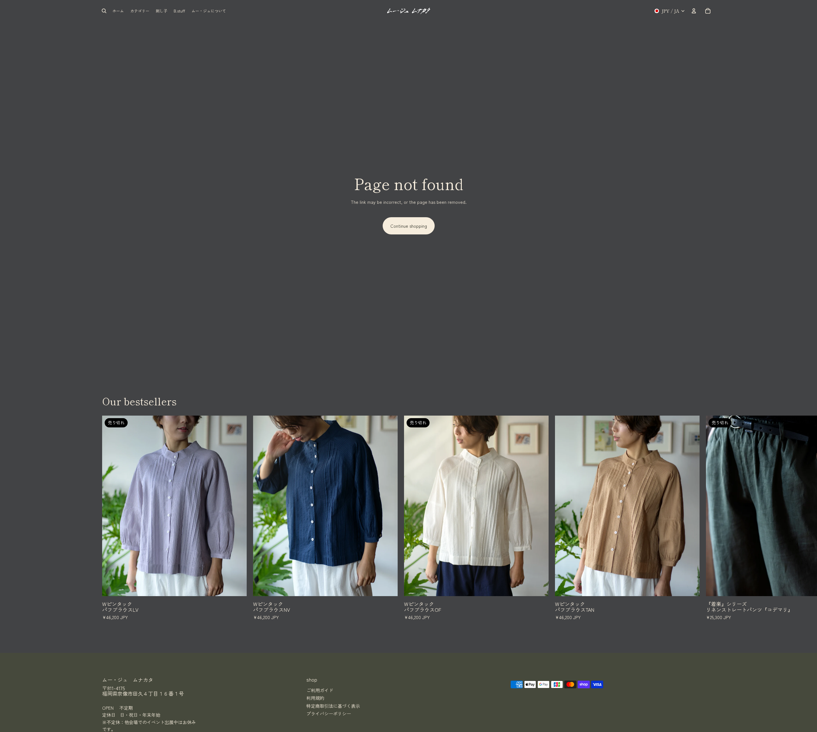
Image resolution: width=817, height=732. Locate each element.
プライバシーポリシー (328, 713)
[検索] (104, 11)
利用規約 (315, 698)
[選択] (388, 586)
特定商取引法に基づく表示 (333, 706)
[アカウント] (694, 11)
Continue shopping (408, 226)
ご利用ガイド (319, 690)
